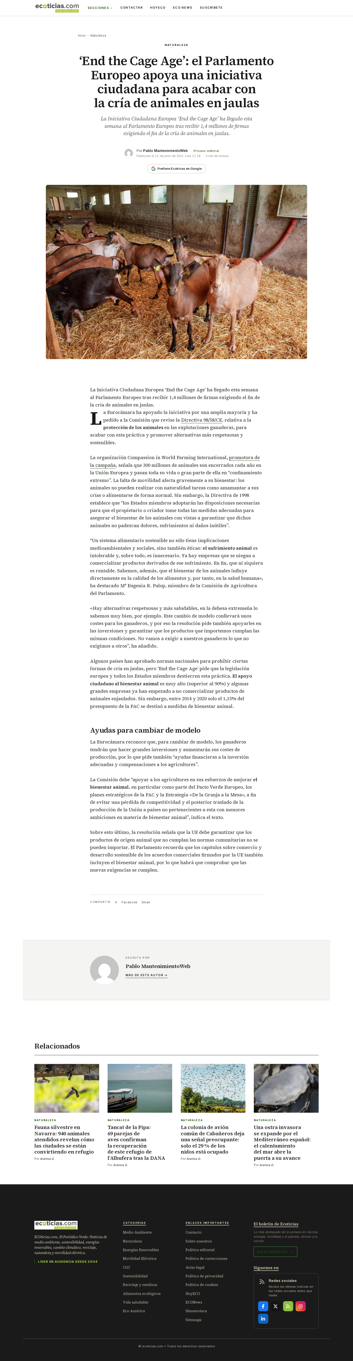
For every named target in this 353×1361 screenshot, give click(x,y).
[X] (276, 1306)
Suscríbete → (275, 1251)
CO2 (126, 1267)
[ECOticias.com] (57, 7)
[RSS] (288, 1306)
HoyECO (158, 7)
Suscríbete (211, 7)
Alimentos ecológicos (142, 1293)
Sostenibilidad (135, 1276)
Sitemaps (193, 1319)
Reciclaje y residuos (140, 1284)
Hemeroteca (196, 1310)
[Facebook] (263, 1306)
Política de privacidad (204, 1276)
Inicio (82, 35)
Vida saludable (135, 1302)
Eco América (134, 1310)
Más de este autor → (147, 975)
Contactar (131, 7)
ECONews (194, 1302)
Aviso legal (195, 1267)
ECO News (182, 7)
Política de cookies (202, 1284)
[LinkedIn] (263, 1319)
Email (146, 902)
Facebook (129, 902)
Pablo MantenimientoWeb (165, 151)
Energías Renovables (141, 1249)
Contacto (193, 1232)
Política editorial (200, 1249)
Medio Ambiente (137, 1232)
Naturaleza (98, 35)
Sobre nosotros (199, 1241)
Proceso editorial (206, 151)
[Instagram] (301, 1306)
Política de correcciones (206, 1258)
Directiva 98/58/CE (201, 420)
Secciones (98, 8)
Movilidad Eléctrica (140, 1258)
